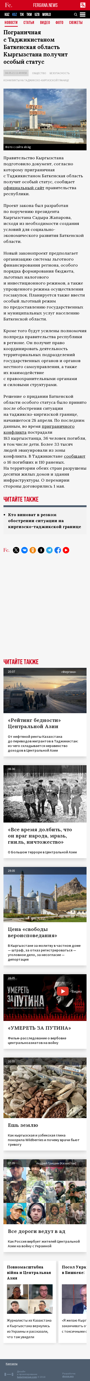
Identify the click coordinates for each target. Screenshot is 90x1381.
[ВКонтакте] (24, 550)
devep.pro (68, 1376)
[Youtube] (66, 550)
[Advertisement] (45, 609)
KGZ (14, 14)
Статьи (29, 23)
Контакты (12, 1363)
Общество (39, 73)
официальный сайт (23, 187)
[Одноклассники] (33, 550)
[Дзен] (41, 550)
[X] (16, 550)
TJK (22, 14)
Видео (45, 23)
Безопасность (59, 73)
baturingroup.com (27, 1377)
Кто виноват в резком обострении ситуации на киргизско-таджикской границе (44, 520)
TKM (29, 14)
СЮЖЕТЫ (76, 23)
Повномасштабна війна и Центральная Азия (29, 1273)
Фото (59, 23)
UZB (37, 14)
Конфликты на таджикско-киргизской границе (36, 80)
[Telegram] (49, 550)
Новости (11, 23)
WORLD (46, 14)
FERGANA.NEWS (45, 5)
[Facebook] (57, 550)
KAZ (7, 14)
